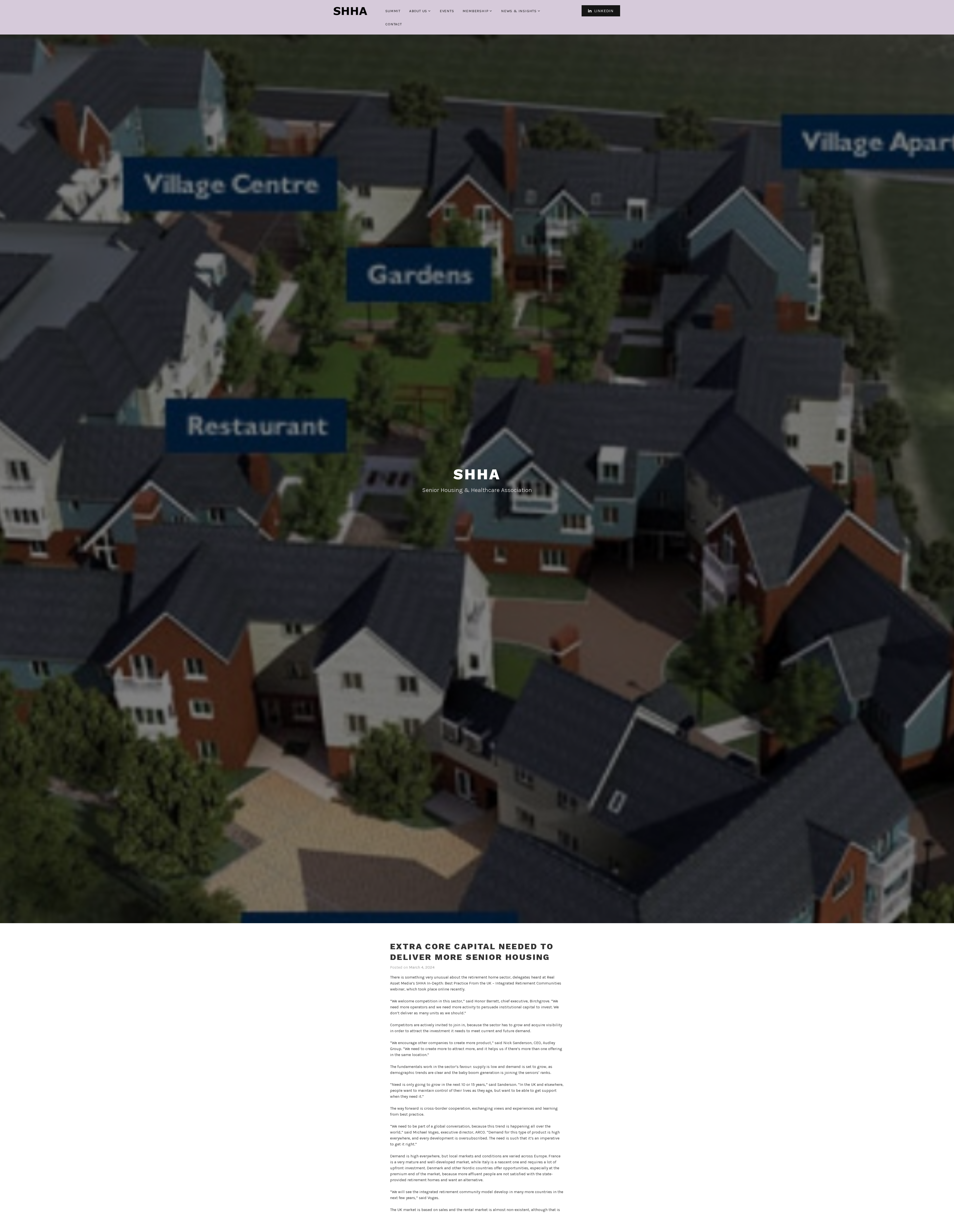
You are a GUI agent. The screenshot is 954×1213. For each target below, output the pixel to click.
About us (418, 11)
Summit (392, 11)
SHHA (476, 474)
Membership (475, 11)
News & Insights (519, 11)
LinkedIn (603, 10)
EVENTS (447, 11)
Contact (393, 24)
